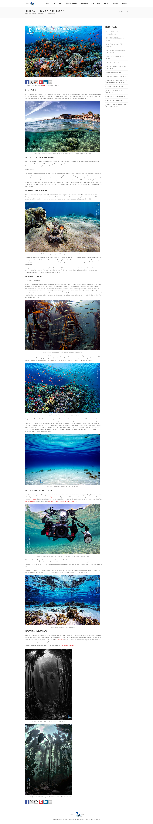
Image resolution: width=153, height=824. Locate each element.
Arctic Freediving (71, 3)
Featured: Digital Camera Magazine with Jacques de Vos (116, 105)
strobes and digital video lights (68, 501)
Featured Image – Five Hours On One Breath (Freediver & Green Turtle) (116, 81)
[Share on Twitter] (31, 82)
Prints (54, 3)
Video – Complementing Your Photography (114, 91)
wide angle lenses (30, 501)
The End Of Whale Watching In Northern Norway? (115, 33)
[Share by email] (50, 82)
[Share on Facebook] (27, 82)
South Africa (84, 3)
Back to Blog (124, 11)
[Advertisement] (116, 142)
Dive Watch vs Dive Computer (114, 86)
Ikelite (43, 85)
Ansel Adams (60, 639)
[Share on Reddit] (36, 82)
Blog (92, 3)
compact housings (47, 497)
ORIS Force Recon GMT (113, 62)
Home (47, 3)
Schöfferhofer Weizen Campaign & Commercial (116, 67)
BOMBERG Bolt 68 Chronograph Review (115, 39)
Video (61, 3)
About (99, 3)
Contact (115, 3)
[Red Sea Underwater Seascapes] (63, 51)
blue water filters (53, 501)
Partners (107, 3)
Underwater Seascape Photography (116, 76)
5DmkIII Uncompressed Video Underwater (114, 45)
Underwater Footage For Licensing (116, 96)
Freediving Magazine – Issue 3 (114, 100)
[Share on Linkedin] (45, 82)
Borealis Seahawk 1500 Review (114, 72)
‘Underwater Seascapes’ (67, 645)
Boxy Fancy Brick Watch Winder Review (115, 57)
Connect (124, 3)
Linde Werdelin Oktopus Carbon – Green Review (116, 51)
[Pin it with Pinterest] (41, 82)
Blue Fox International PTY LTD (70, 819)
